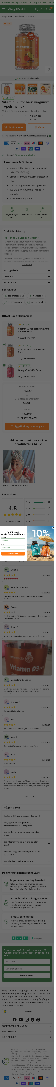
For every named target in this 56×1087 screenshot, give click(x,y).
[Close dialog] (53, 528)
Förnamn (3, 537)
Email (2, 544)
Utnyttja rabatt (13, 553)
